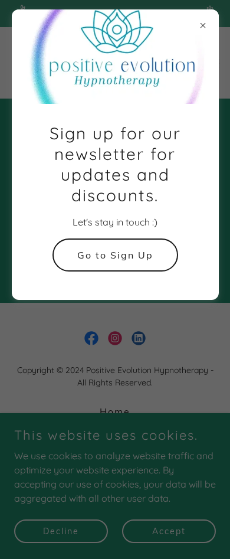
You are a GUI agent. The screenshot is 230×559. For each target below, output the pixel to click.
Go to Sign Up (115, 255)
